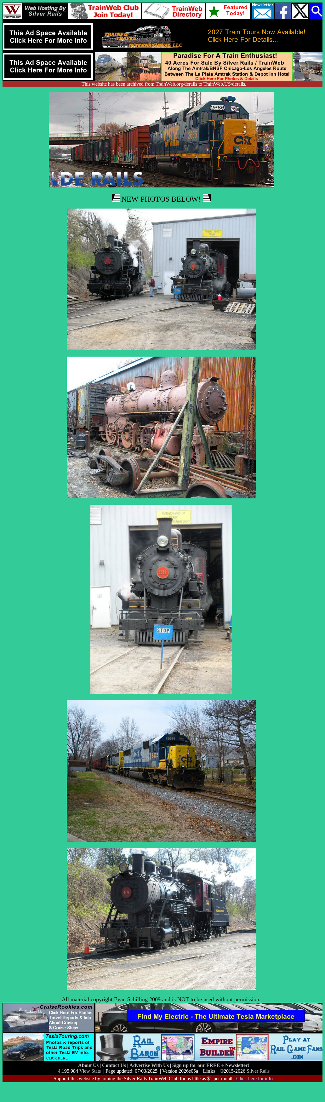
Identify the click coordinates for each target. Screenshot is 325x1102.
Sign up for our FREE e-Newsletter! (210, 1065)
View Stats (90, 1071)
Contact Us (114, 1065)
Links (209, 1071)
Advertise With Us (149, 1065)
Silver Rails (258, 1071)
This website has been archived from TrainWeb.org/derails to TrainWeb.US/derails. (164, 84)
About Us (89, 1065)
